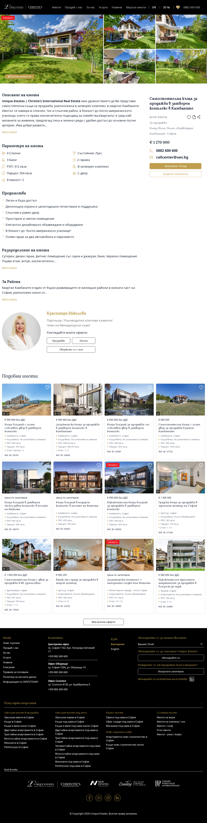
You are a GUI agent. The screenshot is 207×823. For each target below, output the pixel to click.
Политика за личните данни (19, 677)
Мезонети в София (15, 743)
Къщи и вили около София (20, 726)
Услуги (103, 7)
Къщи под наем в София (69, 721)
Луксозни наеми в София (70, 717)
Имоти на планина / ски (171, 721)
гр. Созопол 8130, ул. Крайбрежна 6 (69, 684)
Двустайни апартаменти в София (23, 730)
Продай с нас (73, 7)
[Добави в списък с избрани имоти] (189, 117)
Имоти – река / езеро (169, 734)
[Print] (194, 117)
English (115, 649)
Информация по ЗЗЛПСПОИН (20, 681)
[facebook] (89, 797)
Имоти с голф (165, 726)
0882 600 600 (191, 7)
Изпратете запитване (171, 671)
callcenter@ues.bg (172, 157)
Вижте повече (9, 131)
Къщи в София (13, 721)
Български (117, 644)
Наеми (84, 340)
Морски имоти (136, 7)
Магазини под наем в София (123, 726)
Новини (117, 7)
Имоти (56, 7)
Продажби (58, 340)
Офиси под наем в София (121, 717)
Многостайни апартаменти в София (25, 738)
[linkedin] (117, 797)
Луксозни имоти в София (19, 717)
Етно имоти (164, 730)
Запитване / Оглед (175, 166)
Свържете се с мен (71, 349)
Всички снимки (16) (21, 76)
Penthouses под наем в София (73, 766)
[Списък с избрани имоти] (178, 7)
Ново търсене (11, 643)
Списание (9, 667)
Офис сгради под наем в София (124, 721)
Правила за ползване (15, 672)
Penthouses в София (16, 747)
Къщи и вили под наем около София (76, 726)
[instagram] (108, 797)
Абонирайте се (171, 657)
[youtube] (98, 797)
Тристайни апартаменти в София (23, 734)
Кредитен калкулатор (175, 174)
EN (154, 7)
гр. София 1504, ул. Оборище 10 (67, 667)
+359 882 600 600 (58, 656)
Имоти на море (166, 717)
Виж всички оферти (103, 622)
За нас (90, 7)
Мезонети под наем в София (72, 761)
